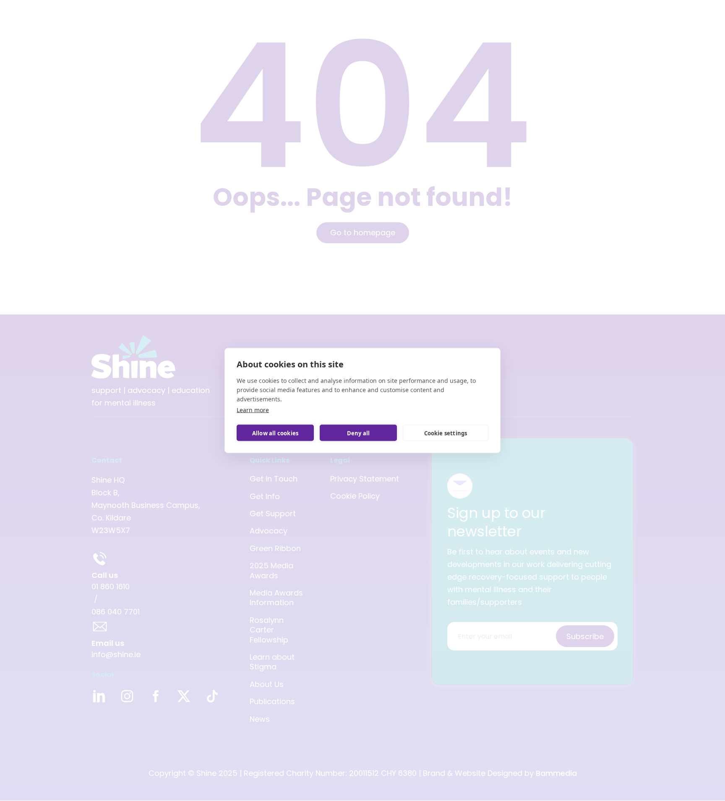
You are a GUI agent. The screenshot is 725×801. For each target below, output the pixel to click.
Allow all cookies (275, 433)
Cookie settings (445, 433)
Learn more (253, 410)
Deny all (358, 433)
